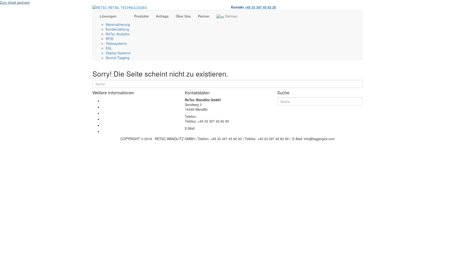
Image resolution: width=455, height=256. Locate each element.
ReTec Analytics (118, 34)
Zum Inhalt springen (15, 2)
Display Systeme (118, 52)
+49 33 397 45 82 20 (260, 7)
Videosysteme (116, 43)
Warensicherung (118, 24)
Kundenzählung (117, 29)
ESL (109, 48)
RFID (110, 38)
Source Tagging (117, 57)
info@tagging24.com (211, 128)
